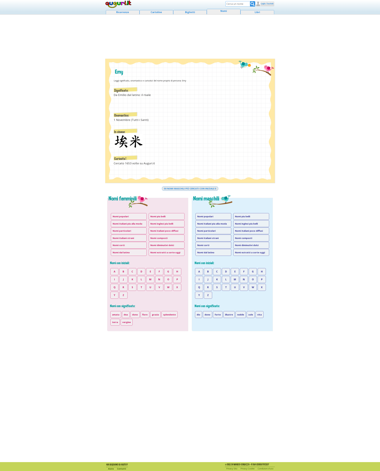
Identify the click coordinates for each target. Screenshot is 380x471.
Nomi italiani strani (123, 238)
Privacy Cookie (247, 468)
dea (126, 314)
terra (115, 322)
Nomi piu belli (158, 216)
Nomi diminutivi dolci (162, 245)
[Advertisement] (190, 35)
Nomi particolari (122, 230)
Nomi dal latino (121, 252)
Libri (257, 12)
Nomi (223, 11)
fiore (145, 314)
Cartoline (156, 12)
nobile (240, 314)
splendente (169, 314)
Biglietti (190, 12)
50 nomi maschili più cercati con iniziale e (190, 188)
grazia (155, 314)
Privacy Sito (231, 468)
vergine (126, 322)
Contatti (121, 468)
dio (198, 314)
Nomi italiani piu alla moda (127, 223)
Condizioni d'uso (265, 468)
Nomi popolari (121, 216)
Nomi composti (159, 238)
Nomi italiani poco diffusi (164, 230)
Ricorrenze (122, 12)
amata (115, 314)
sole (250, 314)
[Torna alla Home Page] (118, 4)
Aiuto (111, 468)
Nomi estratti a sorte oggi (165, 252)
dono (135, 314)
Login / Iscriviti (266, 4)
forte (218, 314)
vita (259, 314)
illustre (229, 314)
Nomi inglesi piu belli (161, 223)
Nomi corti (119, 245)
